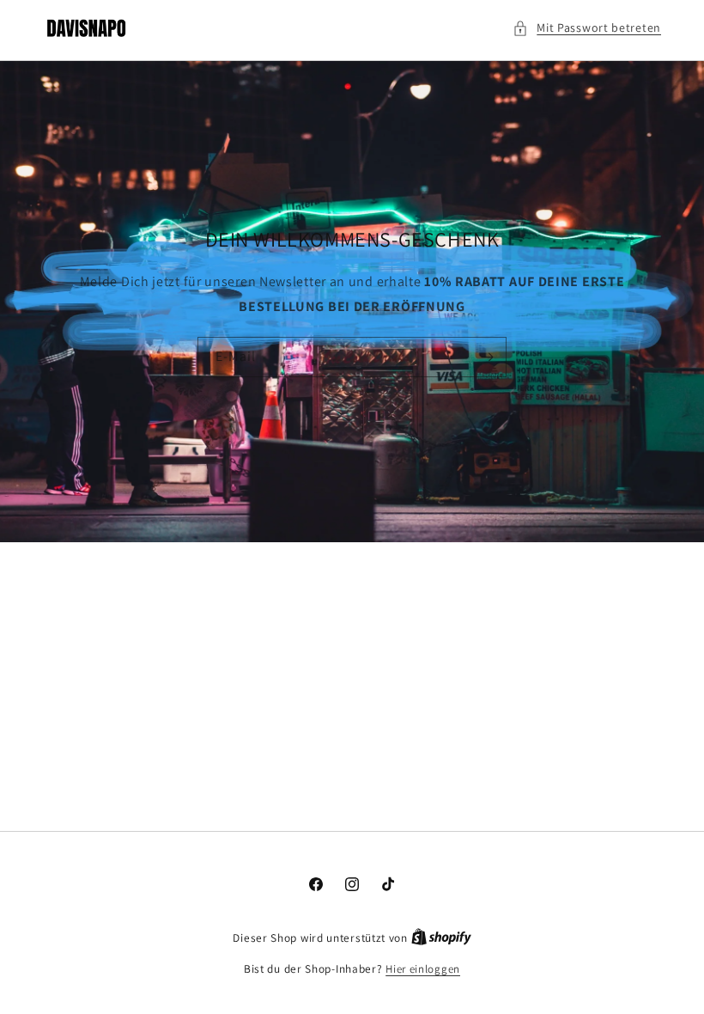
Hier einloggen (422, 969)
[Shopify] (441, 938)
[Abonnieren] (487, 357)
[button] (587, 28)
